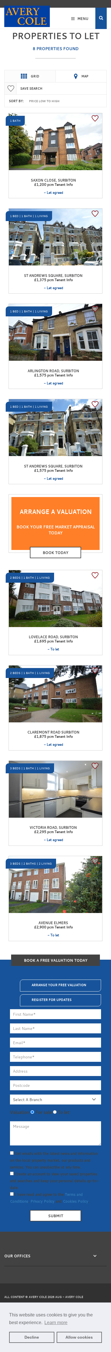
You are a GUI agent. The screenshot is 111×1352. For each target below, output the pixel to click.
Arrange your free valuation (59, 985)
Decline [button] (31, 1337)
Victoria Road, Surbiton (53, 827)
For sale (43, 1112)
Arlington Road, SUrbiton (53, 370)
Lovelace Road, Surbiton (53, 636)
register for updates (51, 1000)
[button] (101, 18)
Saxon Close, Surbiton (53, 180)
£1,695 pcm (53, 641)
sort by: (16, 101)
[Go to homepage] (27, 13)
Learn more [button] (55, 1322)
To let (63, 1112)
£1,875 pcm (53, 736)
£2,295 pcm (53, 831)
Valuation (19, 1112)
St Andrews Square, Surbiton (53, 275)
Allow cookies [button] (79, 1337)
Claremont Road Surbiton (53, 732)
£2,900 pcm (53, 927)
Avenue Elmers (53, 922)
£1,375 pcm (53, 279)
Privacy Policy (42, 1201)
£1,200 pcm (53, 184)
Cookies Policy (75, 1201)
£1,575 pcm (53, 375)
